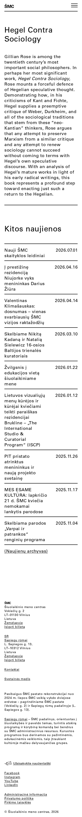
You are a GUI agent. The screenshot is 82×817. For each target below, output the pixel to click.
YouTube (11, 781)
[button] (74, 5)
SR (6, 636)
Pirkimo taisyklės (17, 802)
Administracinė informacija (25, 794)
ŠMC (9, 6)
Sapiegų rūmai (16, 640)
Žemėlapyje (13, 623)
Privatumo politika (18, 798)
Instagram (12, 777)
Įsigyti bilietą (14, 627)
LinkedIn (11, 785)
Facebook (11, 773)
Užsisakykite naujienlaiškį (32, 763)
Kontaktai (11, 669)
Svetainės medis (17, 679)
